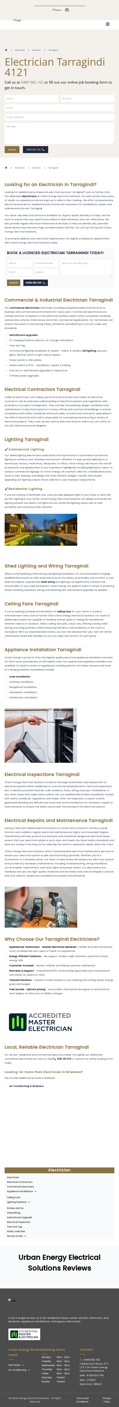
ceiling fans (64, 611)
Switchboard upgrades (23, 335)
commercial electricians (25, 307)
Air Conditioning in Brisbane (26, 1086)
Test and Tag (14, 1226)
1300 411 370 (64, 1059)
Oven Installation (19, 676)
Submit (12, 149)
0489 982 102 (32, 82)
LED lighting (89, 350)
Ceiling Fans (13, 1197)
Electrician (13, 1177)
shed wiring (48, 582)
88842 (98, 1384)
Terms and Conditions (82, 1400)
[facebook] (67, 10)
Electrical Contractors (20, 1182)
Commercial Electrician (20, 1186)
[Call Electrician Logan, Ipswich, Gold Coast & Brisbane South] (57, 10)
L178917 (91, 1380)
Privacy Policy (107, 1400)
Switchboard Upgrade (19, 1217)
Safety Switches (16, 1231)
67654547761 (95, 1375)
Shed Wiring (13, 1212)
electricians (29, 196)
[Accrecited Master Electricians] (59, 1334)
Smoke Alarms (15, 1208)
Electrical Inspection (18, 1222)
